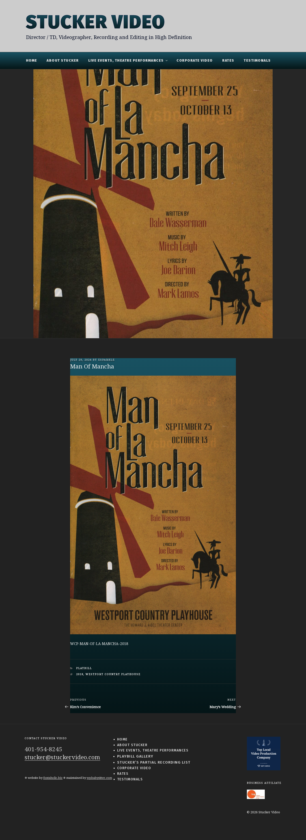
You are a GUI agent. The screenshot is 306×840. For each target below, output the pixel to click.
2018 (79, 674)
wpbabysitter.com (99, 777)
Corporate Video (195, 60)
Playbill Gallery (135, 756)
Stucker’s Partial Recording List (154, 762)
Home (31, 60)
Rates (228, 60)
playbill (84, 668)
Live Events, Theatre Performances (126, 60)
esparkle (106, 359)
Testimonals (257, 60)
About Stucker (63, 60)
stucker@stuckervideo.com (62, 757)
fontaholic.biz (52, 777)
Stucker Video (95, 22)
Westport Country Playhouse (113, 674)
